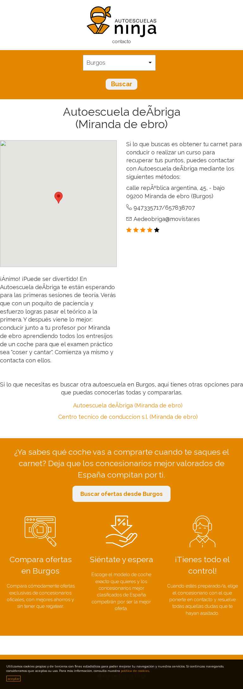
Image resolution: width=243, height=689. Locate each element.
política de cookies (135, 671)
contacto (121, 41)
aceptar (14, 678)
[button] (58, 197)
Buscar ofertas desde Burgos (121, 494)
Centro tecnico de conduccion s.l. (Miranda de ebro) (128, 416)
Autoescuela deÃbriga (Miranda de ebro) (128, 405)
